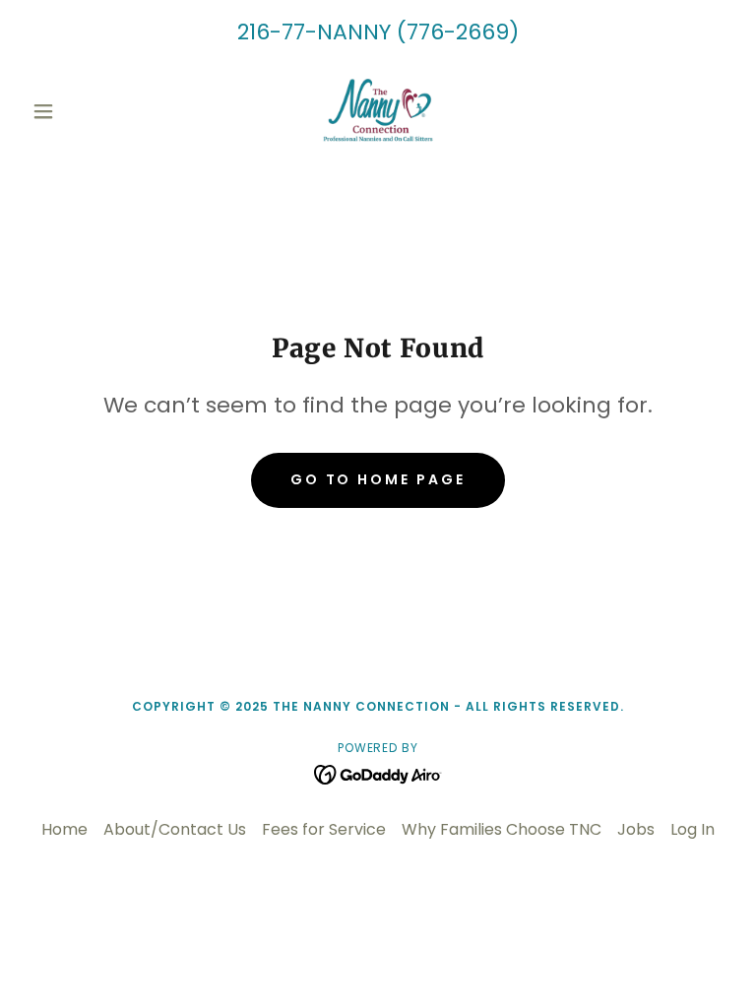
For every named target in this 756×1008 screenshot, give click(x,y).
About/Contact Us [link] (174, 829)
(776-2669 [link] (453, 32)
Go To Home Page (378, 479)
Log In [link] (692, 829)
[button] (77, 111)
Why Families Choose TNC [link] (501, 829)
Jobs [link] (636, 829)
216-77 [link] (271, 32)
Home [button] (64, 829)
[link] (378, 111)
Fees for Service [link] (324, 829)
